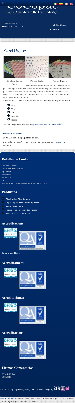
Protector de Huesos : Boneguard (21, 210)
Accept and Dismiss (9, 398)
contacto (58, 142)
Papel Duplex (15, 50)
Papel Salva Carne (14, 206)
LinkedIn (55, 29)
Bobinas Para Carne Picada (19, 213)
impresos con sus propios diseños (47, 124)
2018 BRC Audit (9, 374)
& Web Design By (45, 389)
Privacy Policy (23, 389)
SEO (34, 389)
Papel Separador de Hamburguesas (22, 203)
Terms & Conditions (11, 253)
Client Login (61, 25)
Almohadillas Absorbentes (18, 199)
